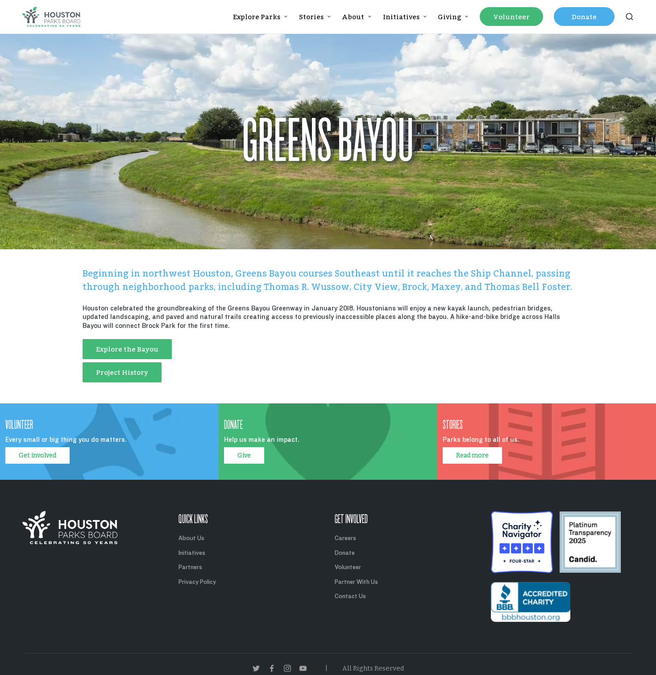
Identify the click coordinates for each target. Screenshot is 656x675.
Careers (345, 538)
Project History (122, 372)
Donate (345, 553)
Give (244, 455)
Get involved (37, 455)
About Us (191, 538)
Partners (190, 567)
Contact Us (350, 596)
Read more (472, 455)
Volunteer (348, 567)
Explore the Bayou (127, 349)
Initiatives (192, 553)
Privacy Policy (197, 582)
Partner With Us (356, 582)
